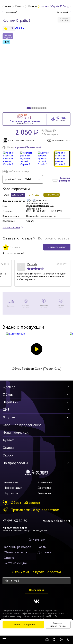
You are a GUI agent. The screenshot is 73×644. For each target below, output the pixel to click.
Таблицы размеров (17, 547)
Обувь (8, 394)
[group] (36, 68)
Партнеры (11, 493)
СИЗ (6, 409)
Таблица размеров (64, 179)
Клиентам (45, 482)
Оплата (9, 558)
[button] (29, 108)
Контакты (44, 493)
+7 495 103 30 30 (15, 521)
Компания (11, 482)
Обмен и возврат (16, 552)
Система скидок (16, 563)
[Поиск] (54, 640)
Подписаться (36, 590)
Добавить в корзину (23, 624)
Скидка (8, 447)
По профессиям (15, 463)
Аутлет (8, 440)
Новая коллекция (16, 432)
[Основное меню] (4, 639)
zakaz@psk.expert (56, 521)
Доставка (44, 488)
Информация (13, 488)
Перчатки (10, 402)
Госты (42, 547)
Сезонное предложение (22, 425)
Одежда (9, 387)
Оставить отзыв (57, 247)
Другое (9, 417)
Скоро (8, 455)
